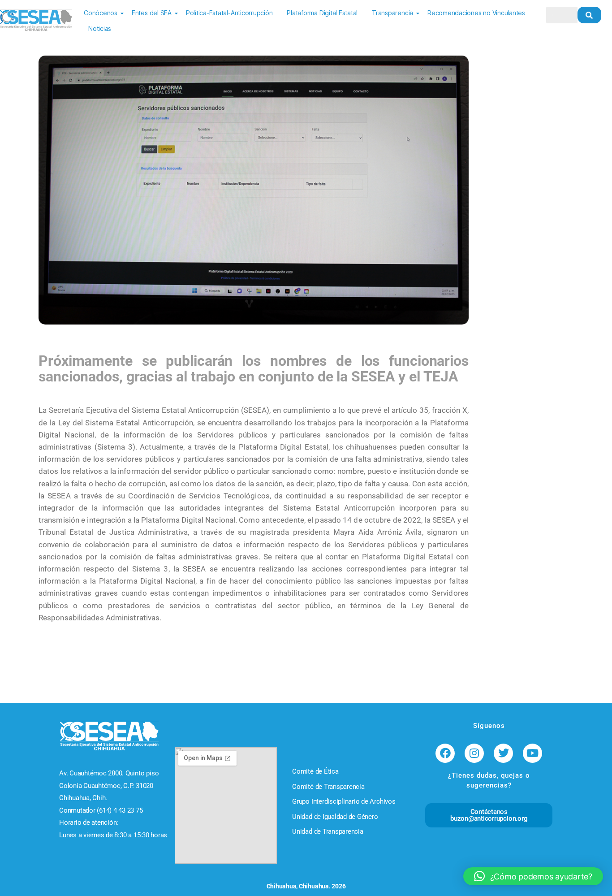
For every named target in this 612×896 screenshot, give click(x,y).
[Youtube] (532, 753)
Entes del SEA (152, 13)
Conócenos (100, 13)
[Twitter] (503, 753)
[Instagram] (474, 753)
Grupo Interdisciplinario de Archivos (343, 801)
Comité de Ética (315, 771)
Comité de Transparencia (328, 787)
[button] (533, 876)
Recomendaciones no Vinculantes (476, 13)
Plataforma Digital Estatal (322, 13)
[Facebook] (445, 753)
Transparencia (392, 13)
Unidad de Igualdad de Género (335, 817)
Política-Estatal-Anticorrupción (229, 13)
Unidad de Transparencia (327, 831)
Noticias (99, 28)
